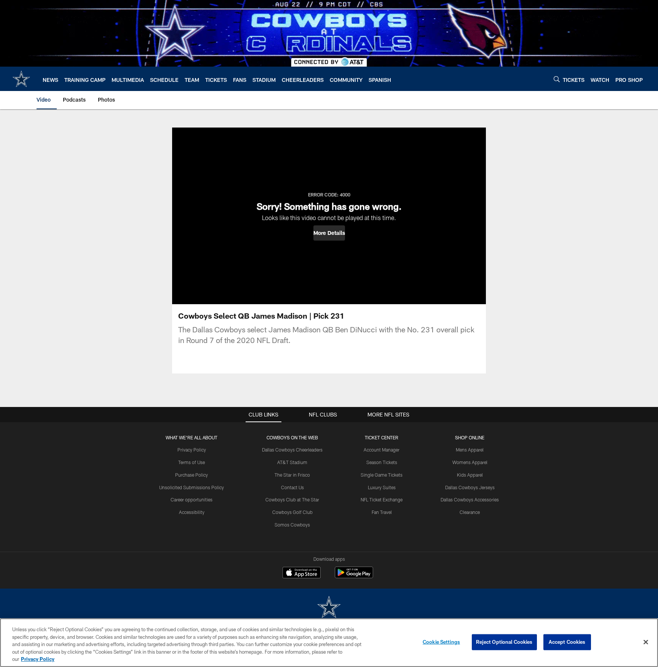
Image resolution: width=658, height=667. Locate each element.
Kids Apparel (470, 474)
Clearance (470, 512)
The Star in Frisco (292, 474)
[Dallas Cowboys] (329, 608)
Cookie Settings (441, 642)
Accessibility (191, 512)
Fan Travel (382, 512)
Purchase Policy (191, 474)
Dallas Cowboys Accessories (470, 499)
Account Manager (381, 449)
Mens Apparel (470, 449)
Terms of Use (191, 462)
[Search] (557, 79)
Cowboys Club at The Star (292, 499)
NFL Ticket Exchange (381, 499)
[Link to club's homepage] (21, 79)
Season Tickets (381, 462)
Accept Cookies (567, 642)
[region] (329, 642)
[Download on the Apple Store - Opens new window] (301, 573)
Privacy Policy (191, 449)
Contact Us (292, 487)
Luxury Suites (382, 487)
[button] (329, 233)
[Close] (645, 642)
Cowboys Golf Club (292, 512)
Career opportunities (191, 499)
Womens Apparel (469, 462)
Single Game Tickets (381, 474)
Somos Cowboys (292, 524)
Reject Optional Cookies (504, 642)
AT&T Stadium (292, 462)
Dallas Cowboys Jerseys (470, 487)
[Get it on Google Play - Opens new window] (354, 576)
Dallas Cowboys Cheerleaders (292, 449)
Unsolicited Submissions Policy (191, 487)
